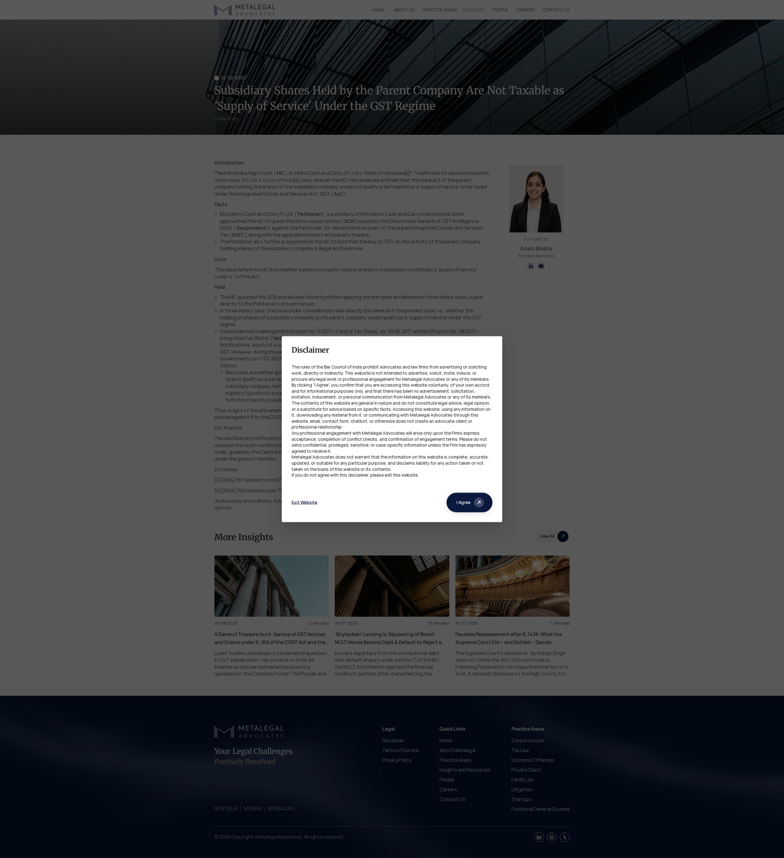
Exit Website (304, 502)
